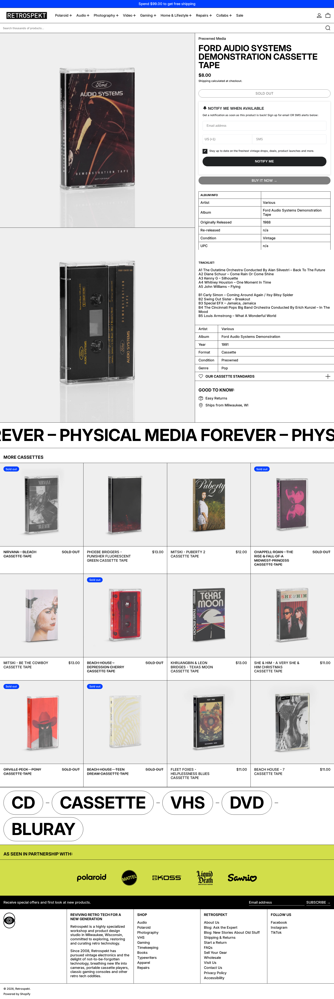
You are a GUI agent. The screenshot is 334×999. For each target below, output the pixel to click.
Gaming (143, 942)
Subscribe (316, 902)
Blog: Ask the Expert (220, 927)
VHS (141, 937)
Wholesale (212, 958)
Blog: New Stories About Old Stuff (232, 932)
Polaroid (144, 927)
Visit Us (210, 963)
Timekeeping (147, 947)
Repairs (143, 968)
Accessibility (214, 978)
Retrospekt (22, 988)
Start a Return (215, 942)
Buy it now (262, 180)
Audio (142, 922)
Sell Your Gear (215, 953)
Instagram (279, 927)
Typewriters (147, 958)
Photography (147, 932)
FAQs (208, 947)
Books (142, 953)
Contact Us (213, 968)
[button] (328, 15)
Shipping (204, 80)
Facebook (279, 922)
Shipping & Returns (220, 937)
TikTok (276, 932)
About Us (211, 922)
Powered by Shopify (16, 994)
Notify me (264, 161)
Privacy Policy (215, 973)
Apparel (143, 963)
